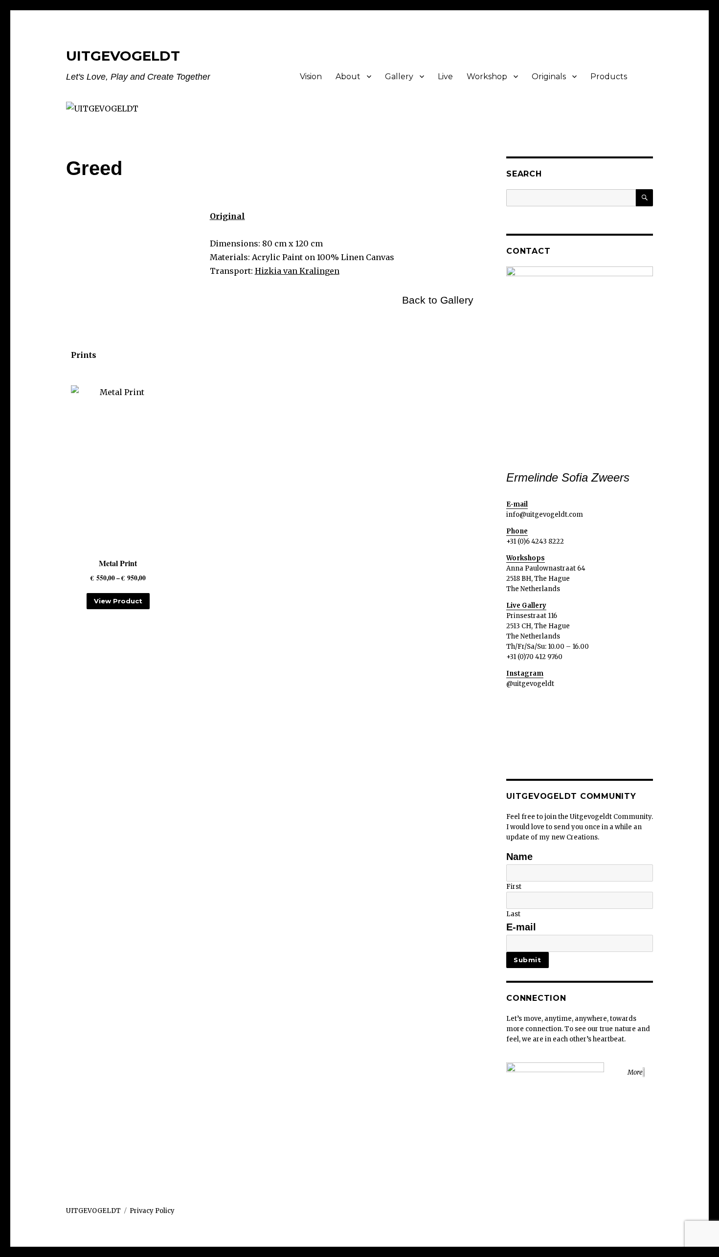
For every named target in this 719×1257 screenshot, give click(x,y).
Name (519, 856)
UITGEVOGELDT (123, 55)
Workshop (487, 76)
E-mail (521, 927)
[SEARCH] (644, 197)
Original (227, 216)
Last (513, 914)
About (348, 76)
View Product (118, 601)
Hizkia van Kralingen (297, 271)
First (513, 886)
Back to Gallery (437, 300)
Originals (549, 76)
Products (608, 76)
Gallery (399, 76)
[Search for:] (571, 198)
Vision (311, 76)
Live (445, 76)
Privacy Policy (152, 1211)
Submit (527, 960)
